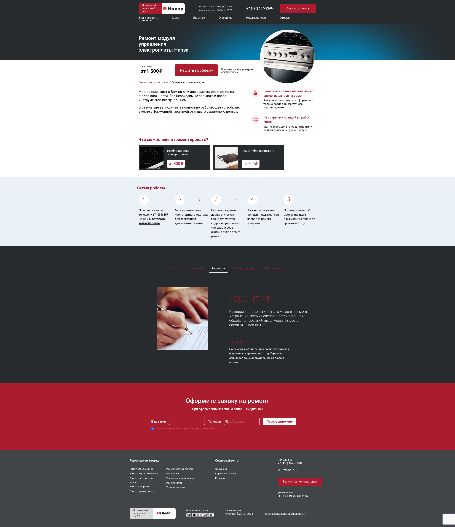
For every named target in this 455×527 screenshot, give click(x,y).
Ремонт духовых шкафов (142, 491)
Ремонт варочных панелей (180, 469)
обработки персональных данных (200, 428)
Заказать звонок (298, 8)
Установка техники (175, 487)
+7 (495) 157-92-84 (260, 8)
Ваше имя (158, 421)
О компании (221, 469)
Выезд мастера (245, 268)
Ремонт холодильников (141, 469)
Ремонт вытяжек (174, 483)
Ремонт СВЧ (172, 474)
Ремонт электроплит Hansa (153, 82)
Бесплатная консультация (299, 482)
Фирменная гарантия (226, 474)
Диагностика (274, 268)
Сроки (176, 268)
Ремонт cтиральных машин (144, 474)
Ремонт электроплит (140, 487)
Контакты (220, 478)
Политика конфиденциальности (285, 514)
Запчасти (196, 268)
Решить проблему (196, 70)
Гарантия (218, 268)
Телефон (214, 421)
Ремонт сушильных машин (180, 478)
